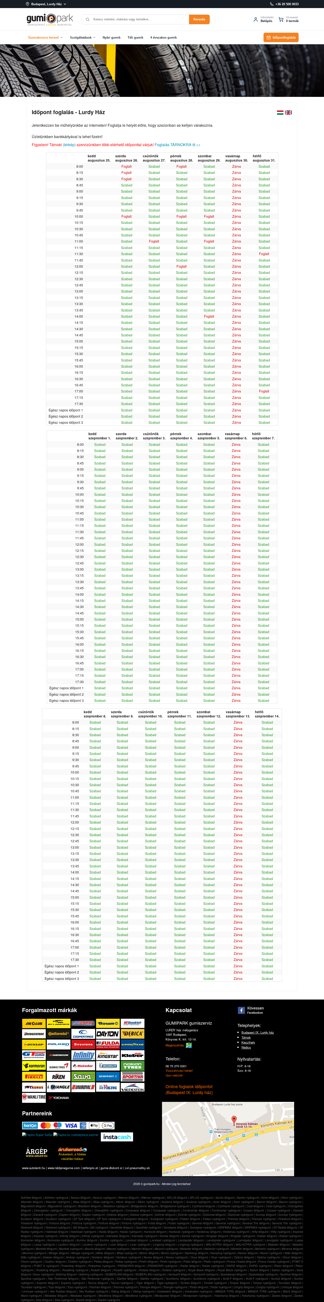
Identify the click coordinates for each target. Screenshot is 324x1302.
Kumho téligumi (87, 1240)
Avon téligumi (222, 1202)
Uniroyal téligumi (292, 1287)
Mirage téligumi (59, 1253)
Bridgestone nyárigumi (175, 1206)
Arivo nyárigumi (291, 1197)
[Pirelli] (34, 1076)
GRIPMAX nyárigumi (258, 1227)
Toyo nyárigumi (77, 1287)
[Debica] (132, 1034)
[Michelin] (108, 1065)
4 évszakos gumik (163, 37)
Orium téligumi (291, 1257)
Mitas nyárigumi (127, 1253)
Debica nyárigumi (141, 1214)
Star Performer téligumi (63, 1278)
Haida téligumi (108, 1232)
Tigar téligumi (145, 1283)
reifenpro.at (90, 1168)
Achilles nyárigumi (56, 1197)
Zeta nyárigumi (64, 1300)
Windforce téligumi (110, 1295)
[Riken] (59, 1076)
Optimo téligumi (244, 1257)
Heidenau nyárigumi (236, 1232)
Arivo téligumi (270, 1197)
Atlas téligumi (82, 1202)
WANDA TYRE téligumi (230, 1291)
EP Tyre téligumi (84, 1219)
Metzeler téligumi (191, 1249)
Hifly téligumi (260, 1232)
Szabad (154, 166)
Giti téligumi (80, 1227)
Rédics (246, 1047)
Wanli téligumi (292, 1291)
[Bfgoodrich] (132, 1023)
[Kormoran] (34, 1065)
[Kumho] (59, 1065)
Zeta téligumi (44, 1300)
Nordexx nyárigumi (128, 1257)
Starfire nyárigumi (151, 1278)
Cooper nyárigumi (278, 1210)
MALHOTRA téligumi (219, 1244)
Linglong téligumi (164, 1244)
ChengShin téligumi (79, 1210)
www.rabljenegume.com (64, 1168)
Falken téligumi (190, 1219)
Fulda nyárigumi (179, 1223)
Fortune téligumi (109, 1223)
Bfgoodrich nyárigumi (62, 1206)
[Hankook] (59, 1055)
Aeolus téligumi (81, 1197)
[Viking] (108, 1087)
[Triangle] (59, 1087)
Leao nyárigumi (140, 1244)
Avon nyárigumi (244, 1202)
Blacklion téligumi (89, 1206)
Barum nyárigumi (290, 1202)
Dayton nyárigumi (93, 1214)
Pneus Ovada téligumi (241, 1261)
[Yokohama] (58, 1097)
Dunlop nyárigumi (289, 1214)
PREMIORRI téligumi (131, 1266)
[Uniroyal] (83, 1087)
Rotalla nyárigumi (173, 1270)
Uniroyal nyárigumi (35, 1291)
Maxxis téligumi (95, 1249)
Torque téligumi (240, 1283)
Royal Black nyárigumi (232, 1270)
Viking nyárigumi (144, 1291)
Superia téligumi (47, 1283)
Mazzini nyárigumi (166, 1249)
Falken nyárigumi (214, 1219)
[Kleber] (132, 1055)
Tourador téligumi (289, 1283)
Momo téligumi (149, 1253)
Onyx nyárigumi (221, 1257)
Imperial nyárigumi (45, 1236)
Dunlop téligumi (266, 1214)
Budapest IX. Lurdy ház (257, 1032)
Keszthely (248, 1042)
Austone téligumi (172, 1202)
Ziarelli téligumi (86, 1300)
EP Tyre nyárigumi (109, 1219)
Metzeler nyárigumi (216, 1249)
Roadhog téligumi (48, 1270)
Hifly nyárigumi (280, 1232)
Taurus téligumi (98, 1283)
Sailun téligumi (259, 1270)
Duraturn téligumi (32, 1219)
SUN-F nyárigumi (257, 1278)
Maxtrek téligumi (46, 1249)
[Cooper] (83, 1034)
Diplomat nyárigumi (240, 1214)
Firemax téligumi (238, 1219)
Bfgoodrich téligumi (33, 1206)
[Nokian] (132, 1065)
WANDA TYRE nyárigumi (264, 1291)
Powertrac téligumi (73, 1266)
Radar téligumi (189, 1266)
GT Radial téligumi (285, 1227)
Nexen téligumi (248, 1253)
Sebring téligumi (66, 1274)
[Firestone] (83, 1044)
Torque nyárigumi (264, 1283)
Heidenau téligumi (209, 1232)
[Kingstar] (108, 1055)
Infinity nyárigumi (93, 1236)
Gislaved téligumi (32, 1227)
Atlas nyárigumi (103, 1202)
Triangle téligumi (150, 1287)
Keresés (199, 19)
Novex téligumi (153, 1257)
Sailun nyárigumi (283, 1270)
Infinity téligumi (69, 1236)
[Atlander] (59, 1023)
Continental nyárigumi (226, 1210)
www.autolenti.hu (33, 1168)
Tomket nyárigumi (215, 1283)
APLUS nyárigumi (201, 1197)
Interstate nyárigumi (144, 1236)
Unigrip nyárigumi (267, 1287)
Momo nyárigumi (172, 1253)
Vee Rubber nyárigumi (93, 1291)
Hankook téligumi (155, 1232)
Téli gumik (135, 37)
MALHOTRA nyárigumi (250, 1244)
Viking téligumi (120, 1291)
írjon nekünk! (174, 1075)
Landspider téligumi (191, 1240)
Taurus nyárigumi (122, 1283)
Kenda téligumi (169, 1236)
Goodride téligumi (121, 1227)
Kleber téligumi (267, 1236)
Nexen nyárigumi (271, 1253)
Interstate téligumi (117, 1236)
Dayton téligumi (69, 1214)
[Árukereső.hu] (72, 1149)
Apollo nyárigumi (248, 1197)
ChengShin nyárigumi (108, 1210)
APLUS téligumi (177, 1197)
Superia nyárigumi (73, 1283)
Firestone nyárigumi (34, 1223)
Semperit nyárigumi (205, 1274)
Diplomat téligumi (214, 1214)
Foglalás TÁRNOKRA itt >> (177, 144)
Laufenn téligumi (69, 1244)
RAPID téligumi (236, 1266)
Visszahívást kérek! (179, 1070)
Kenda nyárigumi (193, 1236)
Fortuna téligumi (59, 1223)
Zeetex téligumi (282, 1295)
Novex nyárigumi (177, 1257)
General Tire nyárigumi (287, 1223)
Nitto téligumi (293, 1253)
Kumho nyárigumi (111, 1240)
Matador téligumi (279, 1244)
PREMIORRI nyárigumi (162, 1266)
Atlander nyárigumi (58, 1202)
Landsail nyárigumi (162, 1240)
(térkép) (69, 144)
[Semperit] (108, 1076)
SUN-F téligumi (233, 1278)
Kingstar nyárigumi (243, 1236)
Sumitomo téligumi (178, 1278)
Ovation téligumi (55, 1261)
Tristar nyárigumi (220, 1287)
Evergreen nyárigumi (164, 1219)
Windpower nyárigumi (197, 1295)
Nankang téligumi (196, 1253)
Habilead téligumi (57, 1232)
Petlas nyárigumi (126, 1261)
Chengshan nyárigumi (48, 1210)
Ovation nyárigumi (80, 1261)
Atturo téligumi (125, 1202)
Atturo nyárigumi (148, 1202)
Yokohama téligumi (226, 1295)
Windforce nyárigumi (138, 1295)
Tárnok (246, 1037)
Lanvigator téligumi (250, 1240)
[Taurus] (34, 1087)
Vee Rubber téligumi (63, 1291)
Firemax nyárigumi (264, 1219)
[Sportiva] (132, 1076)
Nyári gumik (111, 37)
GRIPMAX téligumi (230, 1227)
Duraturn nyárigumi (58, 1219)
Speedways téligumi (234, 1274)
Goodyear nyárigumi (203, 1227)
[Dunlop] (34, 1044)
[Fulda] (108, 1044)
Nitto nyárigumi (31, 1257)
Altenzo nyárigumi (153, 1197)
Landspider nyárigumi (221, 1240)
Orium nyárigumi (31, 1261)
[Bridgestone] (34, 1034)
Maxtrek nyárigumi (71, 1249)
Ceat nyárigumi (276, 1206)
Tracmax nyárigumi (125, 1287)
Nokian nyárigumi (77, 1257)
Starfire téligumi (127, 1278)
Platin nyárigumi (214, 1261)
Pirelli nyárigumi (170, 1261)
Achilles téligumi (31, 1197)
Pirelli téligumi (148, 1261)
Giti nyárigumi (99, 1227)
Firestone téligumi (290, 1219)
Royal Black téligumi (201, 1270)
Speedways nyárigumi (263, 1274)
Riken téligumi (283, 1266)
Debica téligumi (117, 1214)
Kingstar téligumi (217, 1236)
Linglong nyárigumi (190, 1244)
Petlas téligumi (103, 1261)
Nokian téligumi (53, 1257)
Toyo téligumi (56, 1287)
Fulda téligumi (157, 1223)
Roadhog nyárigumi (75, 1270)
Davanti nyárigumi (45, 1214)
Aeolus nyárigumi (104, 1197)
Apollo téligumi (225, 1197)
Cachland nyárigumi (231, 1206)
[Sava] (83, 1076)
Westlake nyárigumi (83, 1295)
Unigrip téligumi (244, 1287)
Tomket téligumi (190, 1283)
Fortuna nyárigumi (84, 1223)
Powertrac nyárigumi (101, 1266)
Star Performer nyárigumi (97, 1278)
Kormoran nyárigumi (60, 1240)
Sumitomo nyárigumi (206, 1278)
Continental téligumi (196, 1210)
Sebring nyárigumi (91, 1274)
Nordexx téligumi (103, 1257)
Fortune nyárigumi (133, 1223)
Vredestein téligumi (169, 1291)
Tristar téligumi (198, 1287)
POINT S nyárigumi (46, 1266)
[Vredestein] (132, 1087)
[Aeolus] (34, 1023)
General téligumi (202, 1223)
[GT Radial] (34, 1055)
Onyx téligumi (199, 1257)
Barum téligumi (267, 1202)
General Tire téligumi (255, 1223)
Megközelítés (175, 1045)
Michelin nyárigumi (267, 1249)
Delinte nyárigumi (189, 1214)
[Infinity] (83, 1055)
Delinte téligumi (165, 1214)
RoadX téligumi (101, 1270)
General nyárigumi (228, 1223)
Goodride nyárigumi (148, 1227)
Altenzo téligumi (128, 1197)
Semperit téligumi (179, 1274)
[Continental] (59, 1034)
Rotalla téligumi (149, 1270)
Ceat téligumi (255, 1206)
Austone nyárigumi (198, 1202)
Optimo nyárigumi (268, 1257)
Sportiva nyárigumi (33, 1278)
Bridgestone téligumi (144, 1206)
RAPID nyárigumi (260, 1266)
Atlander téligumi (32, 1202)
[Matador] (83, 1065)
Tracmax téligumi (100, 1287)
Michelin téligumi (242, 1249)
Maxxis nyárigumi (118, 1249)
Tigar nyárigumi (167, 1283)
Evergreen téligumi (136, 1219)
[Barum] (108, 1023)
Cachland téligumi (203, 1206)
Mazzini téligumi (142, 1249)
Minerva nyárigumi (35, 1253)
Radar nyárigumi (213, 1266)
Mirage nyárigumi (82, 1253)
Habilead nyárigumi (83, 1232)
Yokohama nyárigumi (255, 1295)
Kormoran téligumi (33, 1240)
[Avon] (83, 1023)
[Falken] (59, 1044)
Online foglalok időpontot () (189, 1089)
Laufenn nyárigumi (95, 1244)
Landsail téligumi (136, 1240)
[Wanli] (34, 1097)
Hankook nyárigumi (181, 1232)
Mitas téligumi (105, 1253)
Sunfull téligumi (281, 1278)
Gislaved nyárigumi (58, 1227)
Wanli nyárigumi (31, 1295)
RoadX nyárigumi (125, 1270)
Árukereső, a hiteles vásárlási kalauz (72, 1156)
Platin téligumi (192, 1261)
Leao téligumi (118, 1244)
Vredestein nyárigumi (199, 1291)
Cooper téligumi (253, 1210)
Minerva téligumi (292, 1249)
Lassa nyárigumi (44, 1244)
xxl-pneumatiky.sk (137, 1168)
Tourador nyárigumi (33, 1287)
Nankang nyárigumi (223, 1253)
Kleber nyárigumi (290, 1236)
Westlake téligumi (56, 1295)
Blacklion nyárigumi (116, 1206)
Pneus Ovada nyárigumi (274, 1261)
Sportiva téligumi (291, 1274)
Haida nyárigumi (131, 1232)
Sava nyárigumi (43, 1274)
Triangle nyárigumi (175, 1287)
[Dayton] (108, 1034)
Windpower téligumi (168, 1295)
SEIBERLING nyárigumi (150, 1274)
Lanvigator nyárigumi (279, 1240)
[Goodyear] (132, 1044)
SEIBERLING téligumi (119, 1274)
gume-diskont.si (111, 1168)
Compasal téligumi (137, 1210)
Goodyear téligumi (175, 1227)
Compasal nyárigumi (166, 1210)
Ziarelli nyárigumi (109, 1300)
